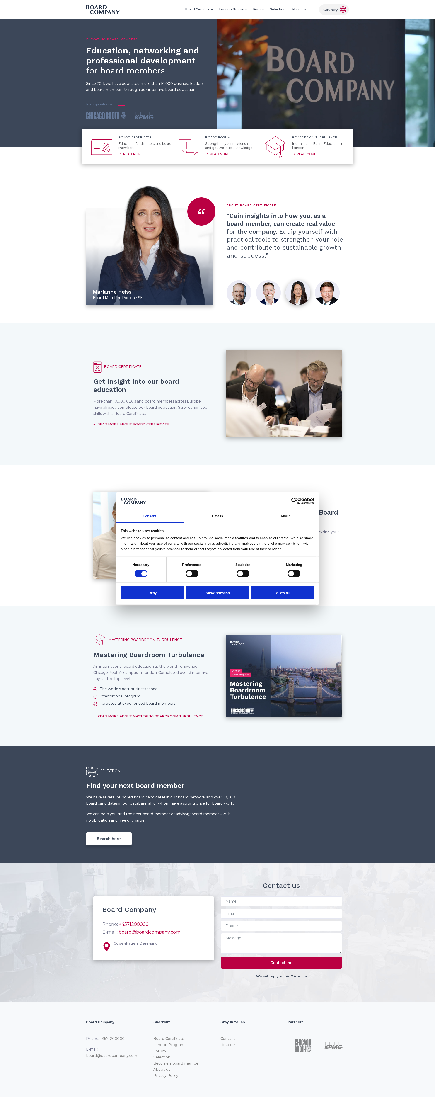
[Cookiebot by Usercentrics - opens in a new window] (294, 501)
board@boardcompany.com (150, 932)
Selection (277, 9)
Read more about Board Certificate (133, 424)
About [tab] (285, 516)
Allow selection (217, 593)
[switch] (192, 573)
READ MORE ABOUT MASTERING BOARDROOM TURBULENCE (150, 716)
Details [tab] (217, 516)
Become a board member (176, 1063)
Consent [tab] (149, 516)
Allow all (283, 593)
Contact (227, 1038)
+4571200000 (134, 924)
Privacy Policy (165, 1075)
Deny (152, 593)
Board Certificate (199, 9)
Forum (258, 9)
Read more (133, 154)
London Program (233, 9)
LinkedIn (228, 1045)
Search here (109, 839)
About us (299, 9)
